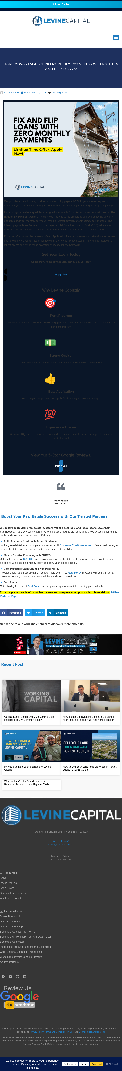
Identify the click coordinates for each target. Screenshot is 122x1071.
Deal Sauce (34, 586)
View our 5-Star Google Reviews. (61, 455)
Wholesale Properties (46, 33)
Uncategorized (59, 92)
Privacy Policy (36, 1032)
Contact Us (111, 33)
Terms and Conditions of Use (59, 1032)
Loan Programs (75, 30)
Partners (78, 33)
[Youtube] (10, 976)
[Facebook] (3, 976)
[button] (116, 37)
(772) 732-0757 (61, 841)
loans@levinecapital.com (61, 844)
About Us (66, 33)
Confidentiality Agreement (92, 1032)
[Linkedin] (24, 976)
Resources (94, 33)
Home (62, 30)
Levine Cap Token (99, 30)
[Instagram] (17, 976)
